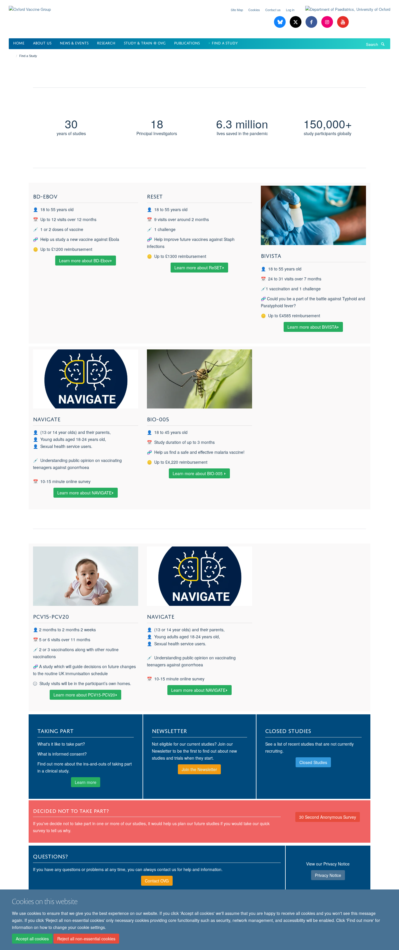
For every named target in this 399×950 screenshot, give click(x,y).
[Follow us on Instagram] (327, 22)
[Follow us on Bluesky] (280, 22)
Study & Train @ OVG (145, 42)
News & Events (74, 42)
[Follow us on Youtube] (343, 22)
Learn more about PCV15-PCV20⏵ (85, 695)
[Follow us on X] (296, 22)
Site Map (237, 9)
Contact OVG (157, 881)
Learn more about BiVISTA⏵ (313, 327)
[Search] (382, 44)
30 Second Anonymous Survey (327, 817)
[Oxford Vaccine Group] (30, 5)
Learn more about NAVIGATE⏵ (85, 493)
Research (106, 42)
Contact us (273, 9)
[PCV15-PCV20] (85, 576)
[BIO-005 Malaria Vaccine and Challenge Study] (199, 379)
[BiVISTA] (313, 215)
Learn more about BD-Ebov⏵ (85, 260)
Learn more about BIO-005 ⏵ (199, 473)
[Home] (14, 56)
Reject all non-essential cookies (86, 939)
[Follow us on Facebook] (312, 22)
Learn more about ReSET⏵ (199, 267)
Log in (290, 9)
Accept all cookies (32, 939)
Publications (187, 42)
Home (19, 42)
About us (42, 42)
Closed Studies (313, 762)
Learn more (85, 782)
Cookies (254, 9)
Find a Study (225, 42)
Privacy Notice (328, 875)
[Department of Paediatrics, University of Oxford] (343, 9)
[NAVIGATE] (85, 379)
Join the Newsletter (199, 769)
